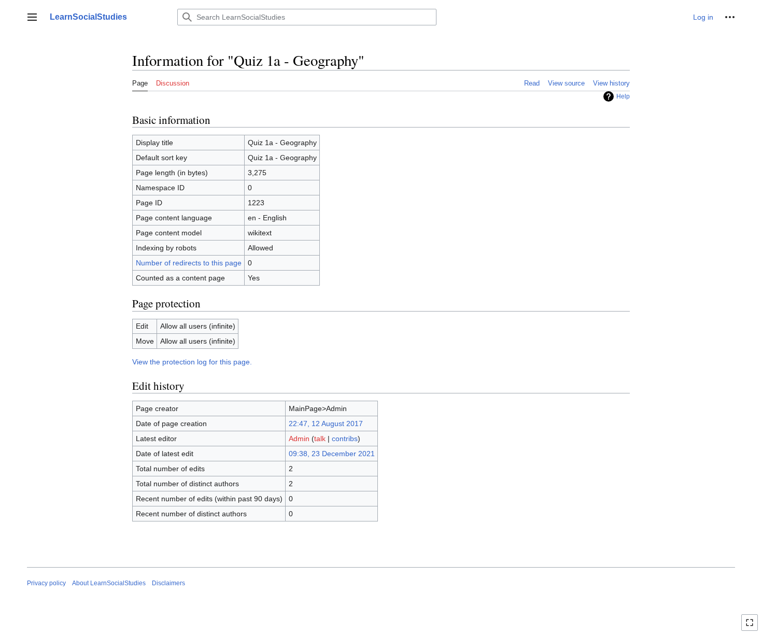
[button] (32, 17)
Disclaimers (168, 583)
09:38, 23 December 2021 (332, 453)
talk (320, 438)
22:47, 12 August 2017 (326, 423)
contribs (345, 438)
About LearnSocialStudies (109, 583)
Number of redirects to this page (189, 263)
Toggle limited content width (751, 627)
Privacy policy (46, 583)
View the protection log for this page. (192, 362)
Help (623, 96)
